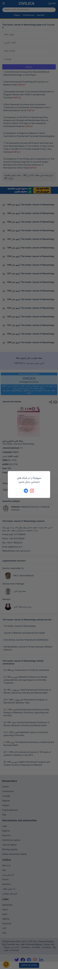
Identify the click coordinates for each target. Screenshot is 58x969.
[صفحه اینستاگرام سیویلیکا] (32, 490)
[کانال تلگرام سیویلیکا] (26, 490)
